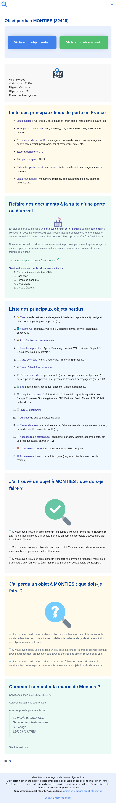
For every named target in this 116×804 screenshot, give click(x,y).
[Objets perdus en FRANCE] (5, 4)
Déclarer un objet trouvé (83, 42)
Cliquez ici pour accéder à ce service (34, 260)
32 (10, 761)
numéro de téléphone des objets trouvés (82, 791)
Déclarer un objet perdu (31, 42)
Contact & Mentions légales (58, 797)
